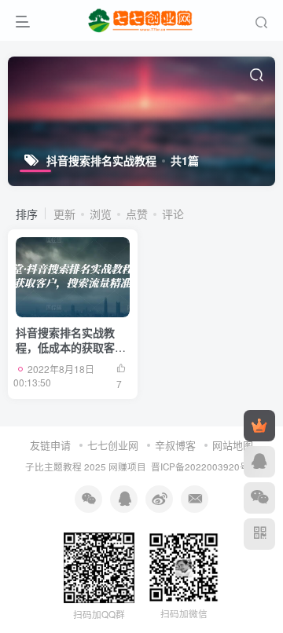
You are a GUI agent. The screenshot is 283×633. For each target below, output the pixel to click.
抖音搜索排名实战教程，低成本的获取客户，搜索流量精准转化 (71, 347)
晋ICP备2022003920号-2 (204, 466)
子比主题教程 (53, 466)
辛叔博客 (175, 444)
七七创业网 (112, 444)
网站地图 (232, 444)
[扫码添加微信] (259, 498)
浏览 (101, 213)
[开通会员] (259, 425)
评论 (173, 213)
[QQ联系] (259, 461)
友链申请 (50, 444)
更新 (64, 213)
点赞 (137, 213)
